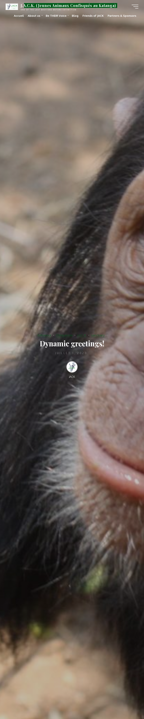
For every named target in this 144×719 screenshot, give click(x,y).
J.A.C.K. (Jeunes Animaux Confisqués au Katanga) (68, 5)
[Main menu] (135, 6)
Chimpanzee (64, 335)
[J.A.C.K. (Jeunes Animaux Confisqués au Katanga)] (12, 6)
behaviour (44, 335)
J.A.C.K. (82, 335)
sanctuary (98, 335)
